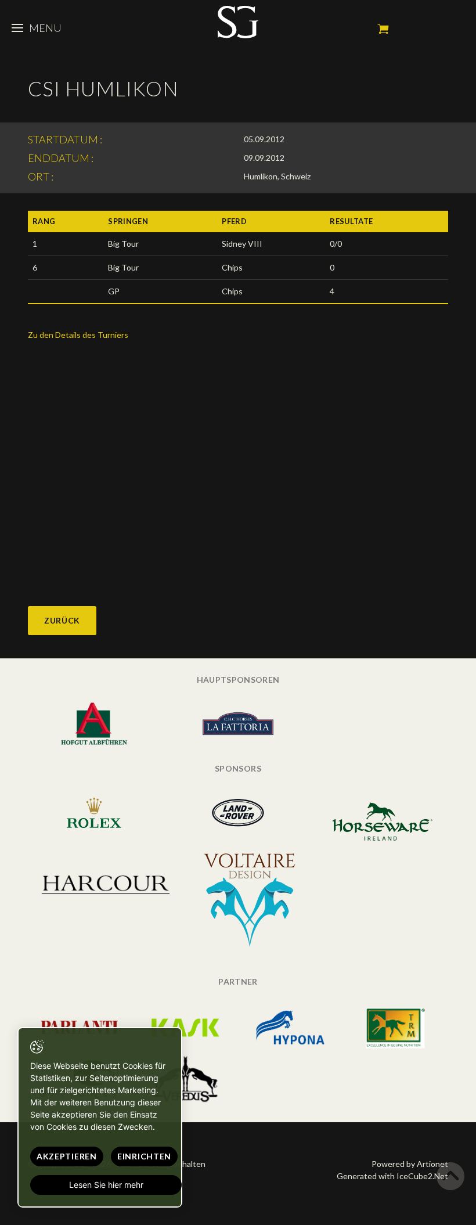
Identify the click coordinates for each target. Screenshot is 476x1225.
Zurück (62, 620)
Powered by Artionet (410, 1164)
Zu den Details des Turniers (78, 335)
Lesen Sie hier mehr (106, 1185)
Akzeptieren (67, 1156)
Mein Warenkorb (383, 29)
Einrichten (144, 1156)
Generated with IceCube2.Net (392, 1176)
